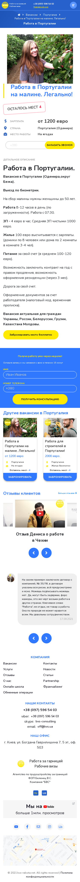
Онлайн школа (13, 687)
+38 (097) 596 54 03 (43, 3)
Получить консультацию (40, 399)
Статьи (48, 675)
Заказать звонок (60, 145)
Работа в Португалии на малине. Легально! (20, 446)
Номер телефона (14, 383)
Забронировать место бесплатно (31, 334)
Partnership (51, 681)
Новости (49, 669)
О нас (7, 681)
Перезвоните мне (40, 7)
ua (44, 793)
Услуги (8, 669)
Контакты (50, 663)
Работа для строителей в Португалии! (55, 446)
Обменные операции (18, 692)
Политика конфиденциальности (49, 874)
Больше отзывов (66, 493)
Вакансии (10, 663)
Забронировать (20, 477)
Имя (5, 369)
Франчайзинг (53, 687)
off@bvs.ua (45, 727)
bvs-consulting (46, 721)
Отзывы (9, 675)
